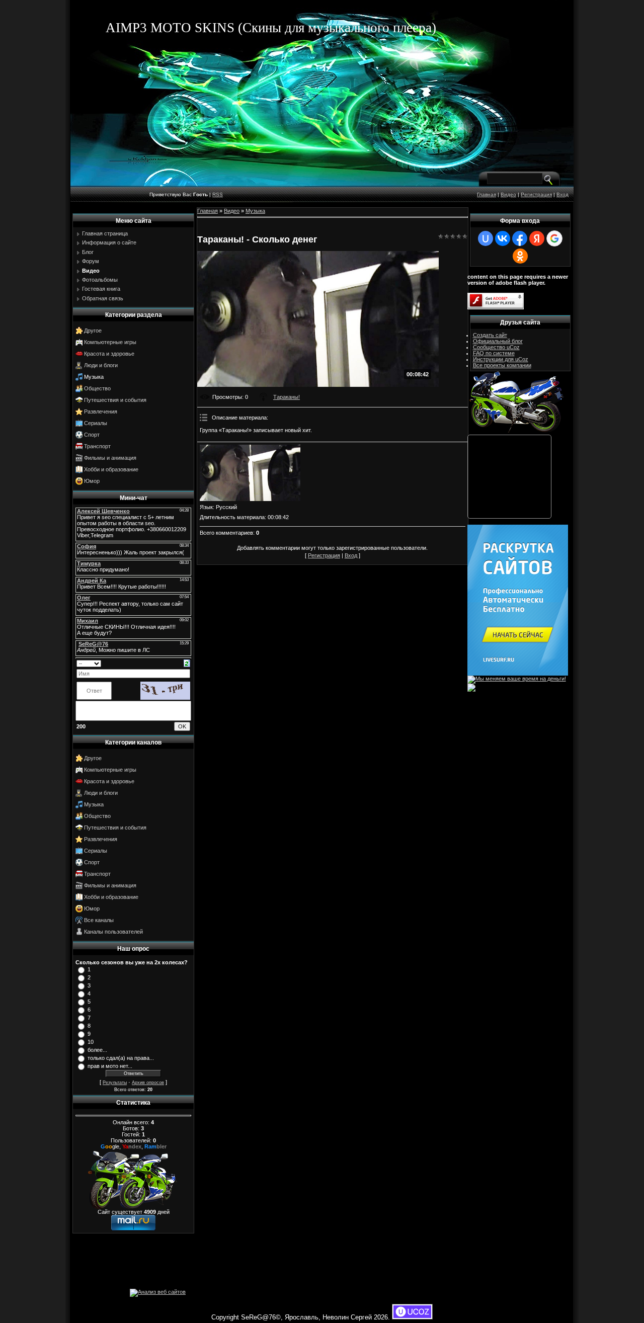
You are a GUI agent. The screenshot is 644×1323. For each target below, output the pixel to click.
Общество (97, 388)
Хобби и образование (111, 469)
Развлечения (100, 411)
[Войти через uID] (485, 238)
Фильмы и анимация (110, 458)
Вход (562, 194)
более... (97, 1050)
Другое (93, 330)
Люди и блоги (101, 365)
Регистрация (536, 194)
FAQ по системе (494, 353)
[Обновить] (187, 662)
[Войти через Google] (554, 238)
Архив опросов (148, 1082)
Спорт (92, 435)
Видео (508, 194)
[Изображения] (250, 473)
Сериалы (95, 423)
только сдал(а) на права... (121, 1058)
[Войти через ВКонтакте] (502, 238)
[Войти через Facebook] (519, 238)
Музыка (94, 377)
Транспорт (97, 446)
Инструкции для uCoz (500, 359)
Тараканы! (286, 397)
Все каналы (99, 920)
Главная (486, 194)
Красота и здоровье (109, 354)
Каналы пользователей (113, 932)
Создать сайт (490, 335)
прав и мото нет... (110, 1066)
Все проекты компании (502, 365)
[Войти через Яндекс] (536, 238)
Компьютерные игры (110, 342)
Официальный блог (498, 341)
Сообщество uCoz (496, 347)
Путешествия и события (115, 400)
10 (91, 1042)
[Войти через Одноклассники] (520, 256)
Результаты (115, 1082)
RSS (217, 194)
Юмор (92, 481)
